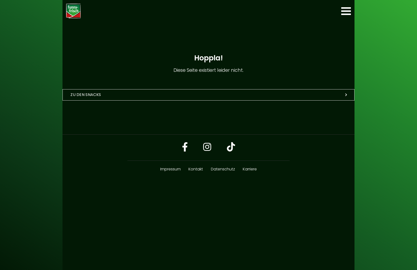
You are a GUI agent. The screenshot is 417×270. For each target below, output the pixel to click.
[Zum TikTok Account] (231, 147)
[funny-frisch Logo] (73, 11)
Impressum (170, 169)
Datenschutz (223, 169)
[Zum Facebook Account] (185, 147)
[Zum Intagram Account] (207, 147)
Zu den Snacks (85, 94)
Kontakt (195, 169)
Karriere (250, 169)
